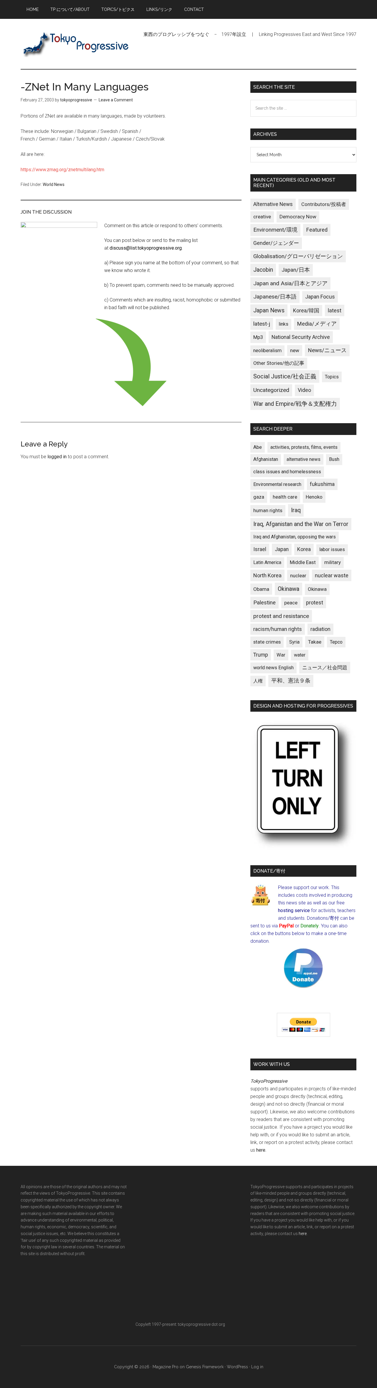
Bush (334, 459)
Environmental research (277, 484)
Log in (257, 1366)
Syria (294, 642)
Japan (282, 549)
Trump (260, 655)
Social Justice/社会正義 (284, 376)
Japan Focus (320, 297)
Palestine (264, 602)
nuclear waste (331, 575)
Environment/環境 (275, 230)
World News (54, 184)
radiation (320, 629)
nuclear (298, 575)
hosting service (294, 910)
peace (290, 603)
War (281, 655)
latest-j (261, 324)
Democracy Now (298, 217)
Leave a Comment (116, 100)
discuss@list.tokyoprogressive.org (146, 248)
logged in (57, 456)
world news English (273, 667)
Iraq (296, 510)
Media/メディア (317, 324)
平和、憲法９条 (290, 680)
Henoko (314, 497)
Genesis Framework (205, 1366)
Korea (304, 549)
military (332, 562)
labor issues (332, 549)
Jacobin (263, 269)
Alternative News (273, 204)
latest (334, 310)
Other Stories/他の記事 (278, 363)
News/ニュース (327, 350)
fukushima (322, 484)
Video (304, 390)
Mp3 (258, 337)
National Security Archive (301, 337)
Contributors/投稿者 (323, 204)
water (299, 655)
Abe (257, 447)
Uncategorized (271, 390)
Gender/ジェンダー (276, 243)
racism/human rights (277, 629)
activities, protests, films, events (304, 447)
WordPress (237, 1366)
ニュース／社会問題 (324, 667)
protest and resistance (281, 616)
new (294, 350)
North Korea (267, 575)
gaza (258, 497)
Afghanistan (265, 459)
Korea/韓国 (306, 311)
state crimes (267, 642)
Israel (259, 549)
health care (285, 497)
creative (262, 217)
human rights (267, 510)
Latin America (267, 562)
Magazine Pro (165, 1366)
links (283, 324)
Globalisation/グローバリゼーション (298, 256)
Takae (314, 642)
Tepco (336, 642)
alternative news (303, 459)
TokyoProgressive (77, 44)
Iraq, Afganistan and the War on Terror (300, 524)
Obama (261, 589)
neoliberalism (267, 350)
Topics (332, 377)
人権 (258, 681)
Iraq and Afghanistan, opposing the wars (294, 537)
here (260, 1150)
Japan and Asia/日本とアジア (290, 283)
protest (314, 602)
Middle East (303, 562)
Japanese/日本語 (275, 297)
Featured (317, 230)
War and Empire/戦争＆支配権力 (295, 403)
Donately (309, 926)
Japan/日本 (296, 270)
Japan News (269, 310)
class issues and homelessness (287, 471)
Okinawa (288, 588)
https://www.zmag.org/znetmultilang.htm (62, 169)
